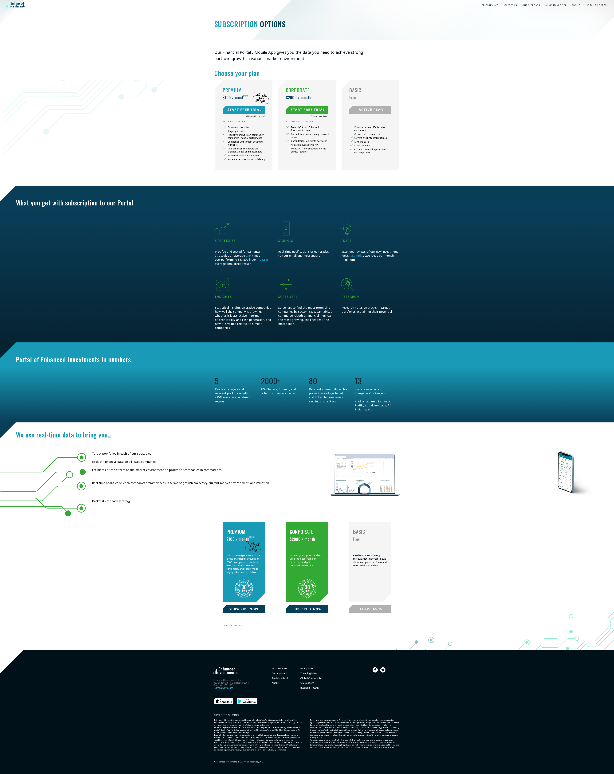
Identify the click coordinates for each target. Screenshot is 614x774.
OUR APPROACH (531, 5)
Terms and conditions (233, 625)
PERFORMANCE (490, 5)
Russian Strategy (309, 687)
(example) (356, 255)
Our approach (279, 673)
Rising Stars (306, 668)
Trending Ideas (308, 673)
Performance (279, 668)
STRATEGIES (510, 5)
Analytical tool (280, 678)
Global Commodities (311, 678)
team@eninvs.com (223, 688)
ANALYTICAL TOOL (556, 5)
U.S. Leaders (307, 683)
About (275, 683)
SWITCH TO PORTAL (596, 5)
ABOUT (576, 5)
